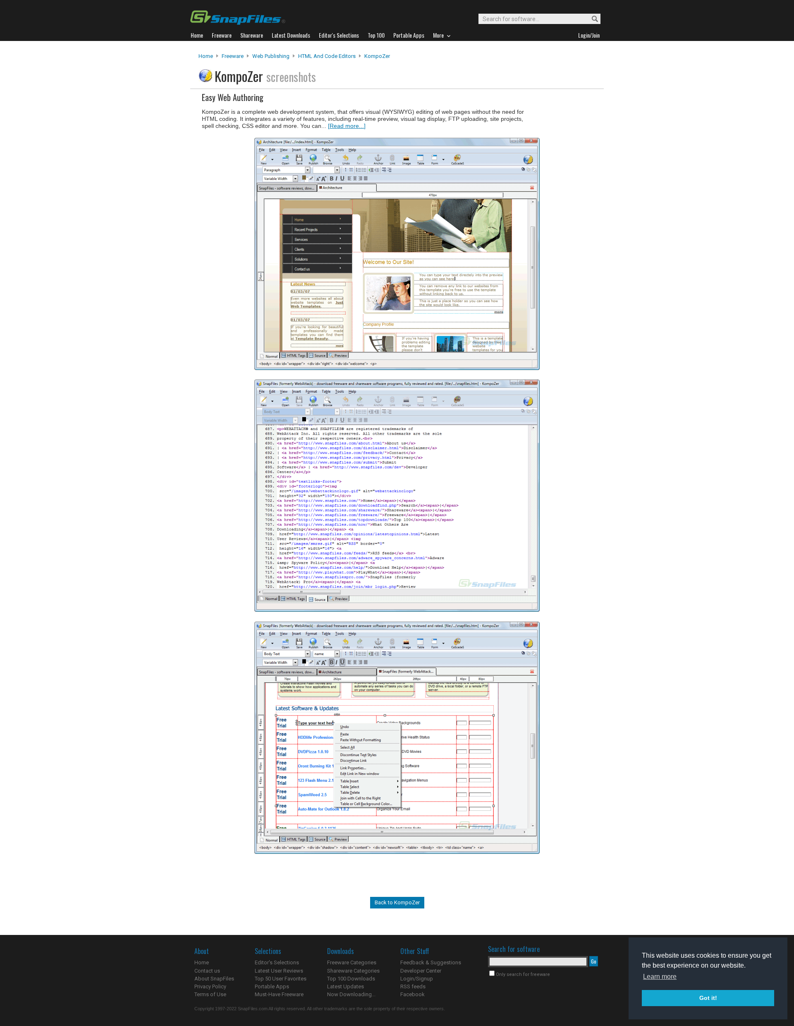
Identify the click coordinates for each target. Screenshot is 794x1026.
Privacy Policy (210, 986)
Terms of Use (210, 994)
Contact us (207, 971)
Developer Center (420, 971)
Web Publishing (270, 56)
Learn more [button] (660, 976)
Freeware (233, 56)
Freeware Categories (351, 962)
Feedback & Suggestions (430, 962)
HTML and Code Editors (327, 56)
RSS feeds (413, 986)
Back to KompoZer (397, 902)
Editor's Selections (277, 962)
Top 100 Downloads (351, 979)
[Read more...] (347, 126)
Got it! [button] (708, 998)
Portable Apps (272, 986)
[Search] (591, 19)
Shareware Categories (353, 971)
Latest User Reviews (279, 971)
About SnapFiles (214, 979)
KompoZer (377, 56)
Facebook (412, 994)
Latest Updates (345, 986)
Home (205, 56)
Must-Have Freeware (279, 994)
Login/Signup (416, 979)
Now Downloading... (351, 994)
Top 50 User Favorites (280, 979)
